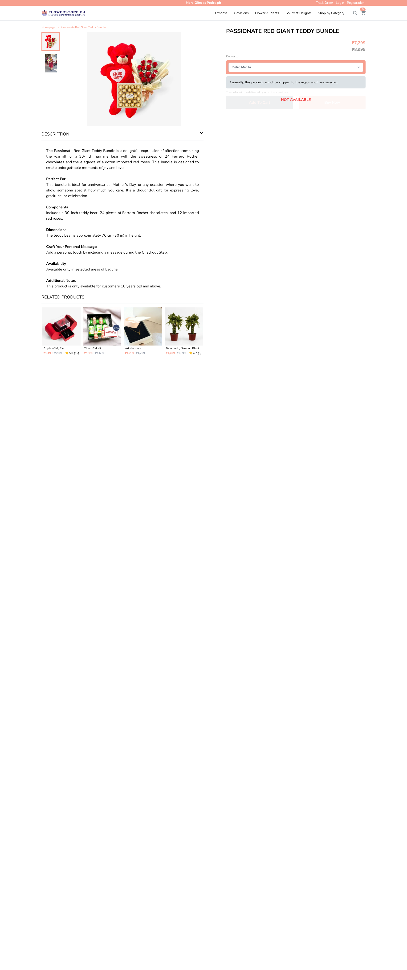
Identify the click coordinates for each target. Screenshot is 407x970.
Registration (356, 2)
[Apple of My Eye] (61, 333)
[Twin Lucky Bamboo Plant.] (183, 333)
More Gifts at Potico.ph (203, 2)
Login (340, 2)
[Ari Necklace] (143, 333)
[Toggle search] (355, 13)
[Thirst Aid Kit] (102, 333)
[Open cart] (363, 13)
